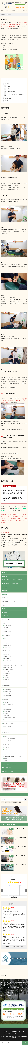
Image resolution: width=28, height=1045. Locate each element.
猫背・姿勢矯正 (7, 726)
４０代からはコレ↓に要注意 (20, 847)
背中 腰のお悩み (6, 635)
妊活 (20, 802)
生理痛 (5, 707)
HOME (3, 14)
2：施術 (7, 88)
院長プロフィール (6, 576)
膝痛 (5, 663)
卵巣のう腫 (6, 715)
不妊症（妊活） (7, 711)
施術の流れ (6, 83)
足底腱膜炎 (6, 677)
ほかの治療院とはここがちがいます (10, 583)
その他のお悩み (6, 744)
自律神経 (11, 837)
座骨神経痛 (6, 643)
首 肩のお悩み (6, 619)
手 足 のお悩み (6, 650)
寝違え (5, 629)
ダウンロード (7, 802)
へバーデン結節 (7, 660)
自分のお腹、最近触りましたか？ (21, 829)
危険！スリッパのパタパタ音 (21, 865)
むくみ (5, 749)
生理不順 (6, 702)
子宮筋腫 (6, 713)
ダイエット (6, 747)
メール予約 (7, 1033)
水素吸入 (5, 605)
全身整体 (9, 14)
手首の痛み (6, 654)
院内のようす (6, 587)
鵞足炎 (5, 682)
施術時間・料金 (7, 98)
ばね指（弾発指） (8, 656)
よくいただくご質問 (7, 767)
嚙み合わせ (6, 751)
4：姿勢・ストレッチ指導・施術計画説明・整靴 (14, 95)
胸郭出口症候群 (7, 631)
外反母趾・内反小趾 (8, 669)
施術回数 (5, 100)
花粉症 (5, 758)
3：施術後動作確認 (9, 91)
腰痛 (5, 638)
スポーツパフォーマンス (8, 732)
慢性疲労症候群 (7, 691)
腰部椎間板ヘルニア (8, 645)
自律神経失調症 (7, 689)
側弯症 (5, 729)
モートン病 (6, 671)
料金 (4, 608)
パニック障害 (7, 693)
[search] (25, 799)
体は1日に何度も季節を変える (20, 838)
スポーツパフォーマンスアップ (9, 601)
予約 (2, 802)
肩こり (5, 623)
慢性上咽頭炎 (7, 754)
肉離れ (5, 736)
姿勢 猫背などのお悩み (8, 723)
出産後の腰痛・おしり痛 (9, 717)
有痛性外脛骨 (7, 673)
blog (12, 828)
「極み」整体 (6, 597)
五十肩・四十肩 (7, 625)
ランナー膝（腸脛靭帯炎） (10, 738)
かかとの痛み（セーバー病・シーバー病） (13, 665)
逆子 (5, 719)
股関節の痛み (7, 679)
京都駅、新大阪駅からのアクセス (10, 764)
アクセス (5, 612)
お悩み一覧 (5, 615)
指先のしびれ (7, 658)
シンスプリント (7, 740)
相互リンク (3, 975)
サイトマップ (20, 1033)
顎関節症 (6, 760)
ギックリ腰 (6, 640)
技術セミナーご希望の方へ (8, 771)
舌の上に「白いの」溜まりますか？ (21, 856)
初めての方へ (6, 572)
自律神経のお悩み (6, 685)
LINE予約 (13, 1033)
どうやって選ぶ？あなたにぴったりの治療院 (12, 579)
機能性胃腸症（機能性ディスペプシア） (12, 756)
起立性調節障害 (7, 695)
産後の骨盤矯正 (7, 709)
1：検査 (7, 86)
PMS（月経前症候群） (9, 704)
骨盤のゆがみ (7, 647)
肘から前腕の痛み (8, 667)
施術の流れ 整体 (6, 590)
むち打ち (6, 627)
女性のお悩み (6, 699)
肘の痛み (6, 675)
